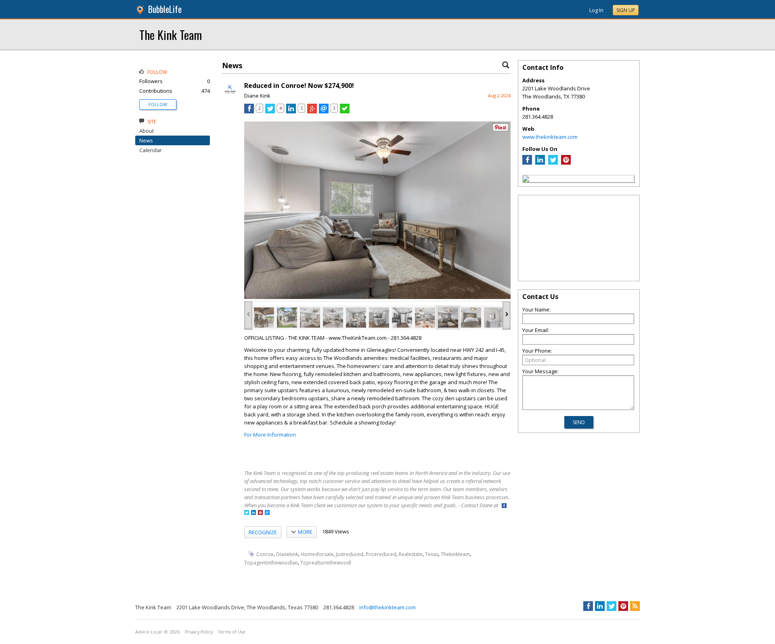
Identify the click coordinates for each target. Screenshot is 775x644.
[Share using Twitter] (270, 111)
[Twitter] (553, 162)
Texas (431, 554)
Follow (158, 104)
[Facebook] (527, 162)
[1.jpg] (287, 317)
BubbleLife (165, 9)
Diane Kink (257, 95)
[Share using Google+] (312, 111)
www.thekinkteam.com (550, 136)
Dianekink (287, 554)
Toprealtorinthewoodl (325, 562)
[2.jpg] (310, 317)
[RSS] (635, 606)
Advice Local (148, 632)
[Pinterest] (566, 162)
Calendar (150, 150)
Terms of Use (231, 632)
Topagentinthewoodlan (271, 562)
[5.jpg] (379, 317)
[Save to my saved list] (345, 111)
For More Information (270, 434)
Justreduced (349, 554)
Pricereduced (381, 554)
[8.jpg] (448, 317)
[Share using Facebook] (249, 111)
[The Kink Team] (526, 180)
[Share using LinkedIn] (291, 111)
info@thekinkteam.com (387, 607)
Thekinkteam (455, 554)
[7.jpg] (425, 317)
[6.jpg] (402, 317)
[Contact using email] (267, 513)
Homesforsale (317, 554)
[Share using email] (324, 111)
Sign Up (625, 10)
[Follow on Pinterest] (260, 513)
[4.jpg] (356, 317)
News (146, 140)
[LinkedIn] (540, 162)
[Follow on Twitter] (246, 513)
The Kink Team (170, 34)
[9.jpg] (471, 317)
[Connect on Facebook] (504, 506)
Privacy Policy (199, 632)
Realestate (411, 554)
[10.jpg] (494, 317)
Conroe (265, 554)
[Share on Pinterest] (500, 130)
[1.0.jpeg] (264, 317)
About (146, 130)
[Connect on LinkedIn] (253, 513)
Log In (596, 10)
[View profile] (230, 96)
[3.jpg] (333, 317)
